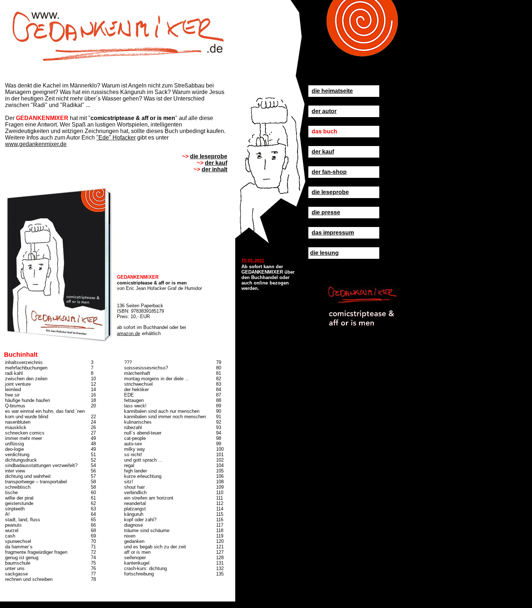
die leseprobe (330, 192)
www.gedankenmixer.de (36, 144)
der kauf (323, 152)
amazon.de (128, 333)
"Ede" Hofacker (116, 137)
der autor (324, 111)
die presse (326, 212)
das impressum (333, 233)
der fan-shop (329, 172)
